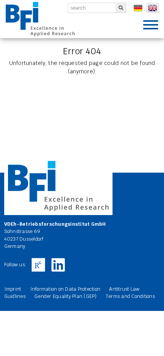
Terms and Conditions (130, 296)
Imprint (12, 289)
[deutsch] (138, 8)
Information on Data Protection (65, 289)
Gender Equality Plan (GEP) (65, 296)
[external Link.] (38, 265)
